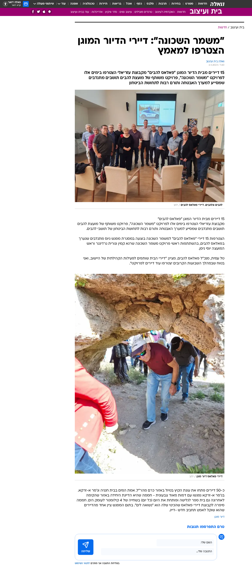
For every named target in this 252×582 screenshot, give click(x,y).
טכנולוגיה (88, 3)
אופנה (74, 3)
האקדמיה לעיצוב (165, 12)
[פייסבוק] (33, 11)
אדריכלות (97, 12)
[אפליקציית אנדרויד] (49, 11)
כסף (139, 3)
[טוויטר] (38, 11)
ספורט (189, 3)
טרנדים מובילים (143, 12)
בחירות (176, 3)
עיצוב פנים (126, 12)
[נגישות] (5, 4)
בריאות (116, 3)
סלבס (150, 3)
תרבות (162, 3)
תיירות (103, 3)
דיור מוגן (219, 517)
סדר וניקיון (111, 12)
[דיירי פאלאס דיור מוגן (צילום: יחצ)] (149, 377)
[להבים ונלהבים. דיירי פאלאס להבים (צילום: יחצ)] (149, 149)
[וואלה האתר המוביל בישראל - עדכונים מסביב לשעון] (217, 4)
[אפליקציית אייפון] (44, 11)
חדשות (202, 3)
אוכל (129, 3)
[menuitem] (200, 4)
